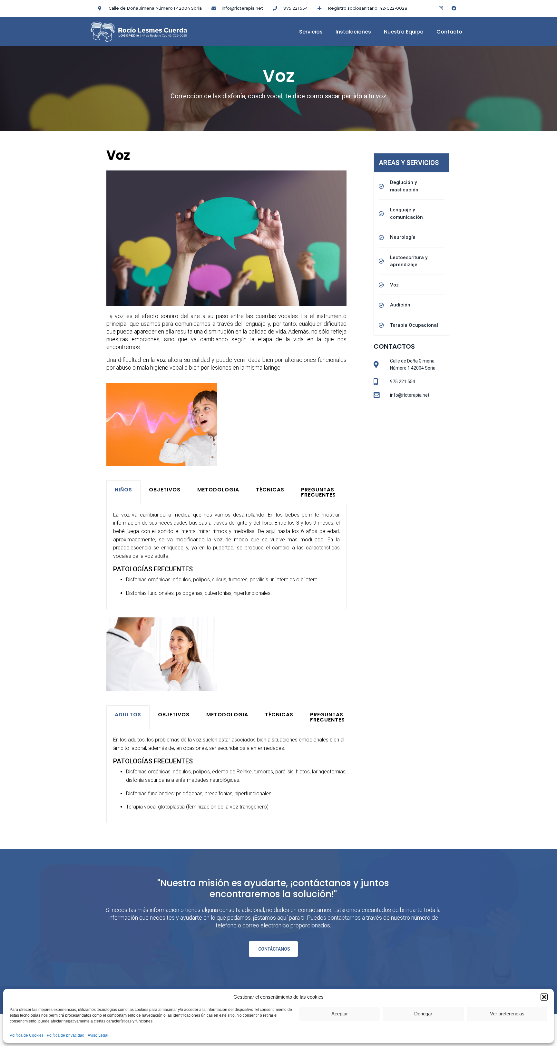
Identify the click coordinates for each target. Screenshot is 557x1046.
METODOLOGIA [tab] (218, 489)
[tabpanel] (226, 556)
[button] (544, 997)
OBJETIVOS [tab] (165, 489)
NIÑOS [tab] (123, 489)
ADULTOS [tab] (128, 714)
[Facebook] (454, 8)
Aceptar (339, 1013)
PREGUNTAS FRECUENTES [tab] (318, 492)
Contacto (449, 31)
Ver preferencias (507, 1013)
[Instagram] (441, 8)
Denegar (423, 1013)
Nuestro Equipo (404, 31)
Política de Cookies (27, 1035)
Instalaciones (353, 31)
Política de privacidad (65, 1035)
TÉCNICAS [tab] (270, 489)
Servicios (311, 31)
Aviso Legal (98, 1035)
